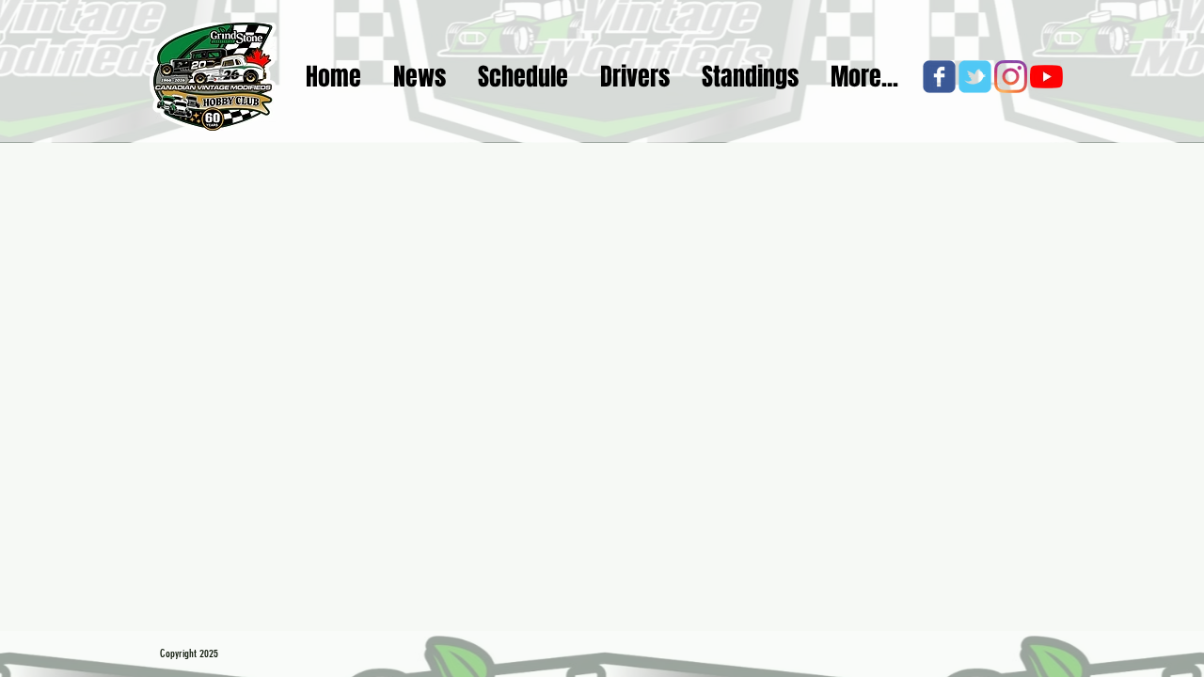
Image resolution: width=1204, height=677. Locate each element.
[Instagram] (1010, 76)
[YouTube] (1046, 76)
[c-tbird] (974, 76)
